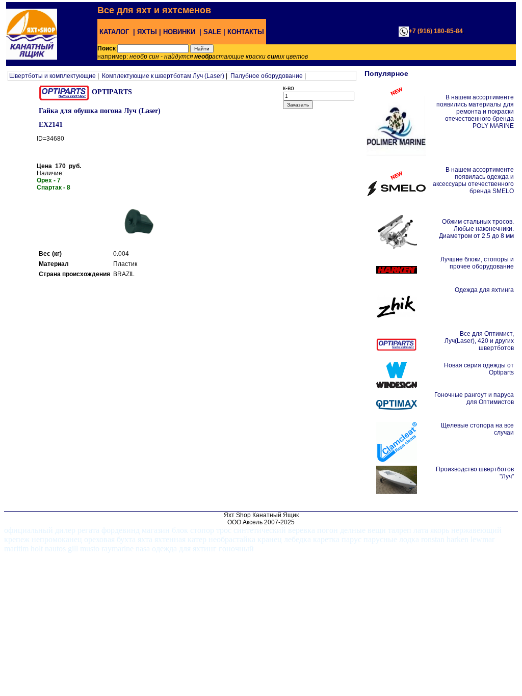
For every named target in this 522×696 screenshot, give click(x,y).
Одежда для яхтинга (484, 289)
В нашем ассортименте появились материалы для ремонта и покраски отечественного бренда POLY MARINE (475, 111)
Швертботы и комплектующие (52, 75)
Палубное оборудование (266, 75)
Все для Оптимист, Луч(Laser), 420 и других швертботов (479, 341)
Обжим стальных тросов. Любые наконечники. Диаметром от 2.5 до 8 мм (476, 228)
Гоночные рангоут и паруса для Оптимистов (474, 398)
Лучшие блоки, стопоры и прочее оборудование (477, 263)
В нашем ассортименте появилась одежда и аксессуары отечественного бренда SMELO (473, 180)
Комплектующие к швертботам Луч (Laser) (163, 75)
